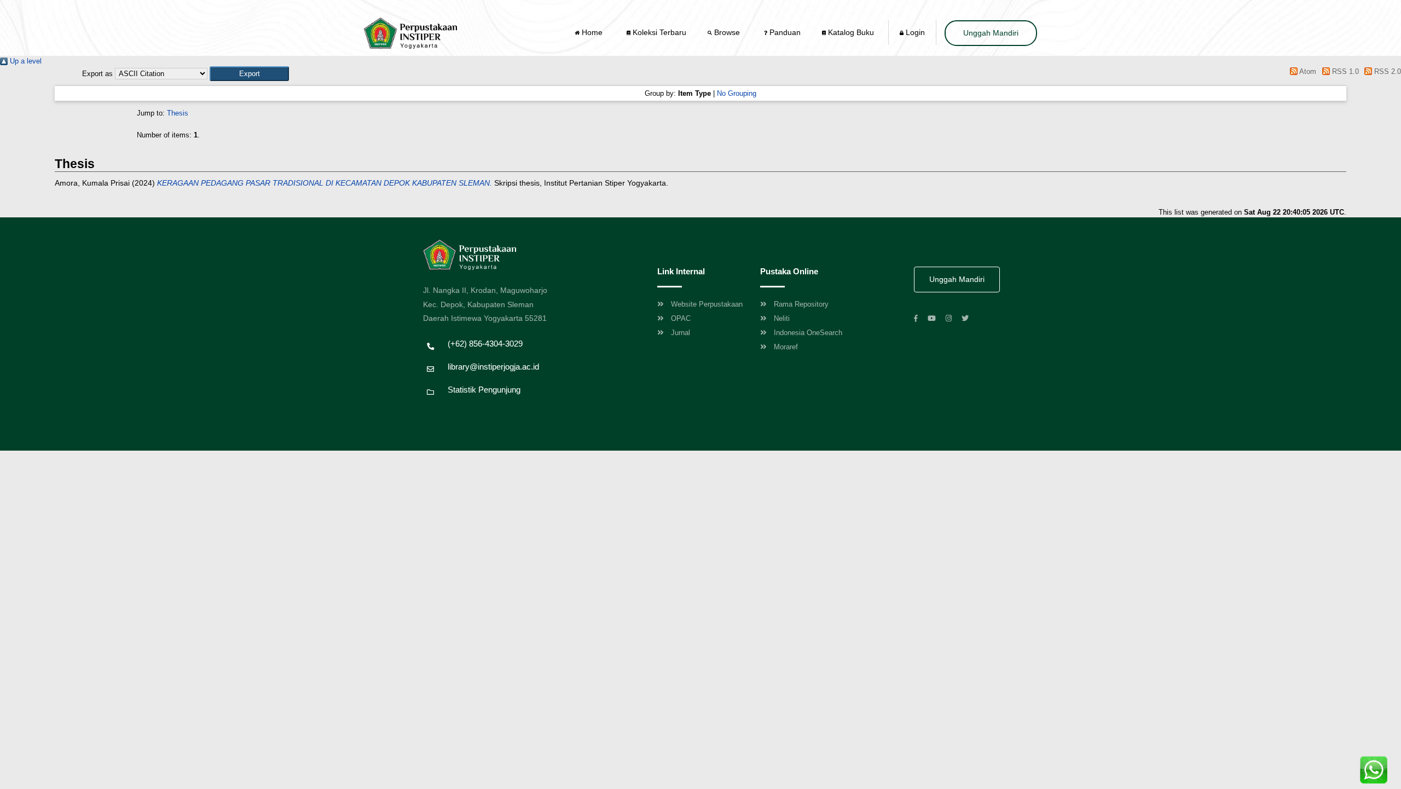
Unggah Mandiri (990, 32)
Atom (1307, 71)
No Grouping (736, 93)
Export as (97, 74)
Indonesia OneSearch (808, 333)
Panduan (784, 32)
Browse (727, 32)
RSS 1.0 (1344, 71)
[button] (249, 73)
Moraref (786, 347)
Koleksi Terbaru (658, 32)
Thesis (177, 113)
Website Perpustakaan (707, 304)
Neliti (782, 318)
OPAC (681, 318)
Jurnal (680, 333)
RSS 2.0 (1386, 71)
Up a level (25, 61)
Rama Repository (801, 304)
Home (592, 32)
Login (914, 32)
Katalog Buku (850, 32)
